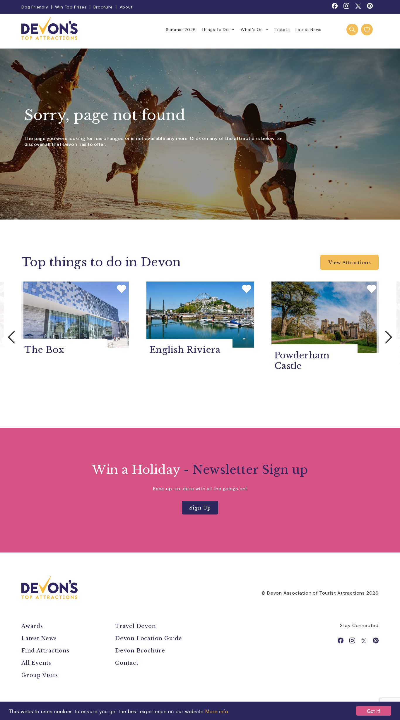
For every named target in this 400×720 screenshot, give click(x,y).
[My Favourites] (367, 29)
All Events (36, 663)
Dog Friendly (34, 7)
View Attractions (349, 262)
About (126, 7)
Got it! (373, 710)
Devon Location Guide (148, 638)
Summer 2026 (181, 29)
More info (216, 711)
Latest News (308, 29)
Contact (127, 663)
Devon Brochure (140, 651)
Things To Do (215, 29)
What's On (252, 29)
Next (388, 337)
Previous (11, 337)
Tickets (282, 29)
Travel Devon (135, 626)
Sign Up (200, 508)
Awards (32, 626)
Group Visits (40, 675)
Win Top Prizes (70, 7)
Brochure (102, 7)
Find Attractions (45, 651)
